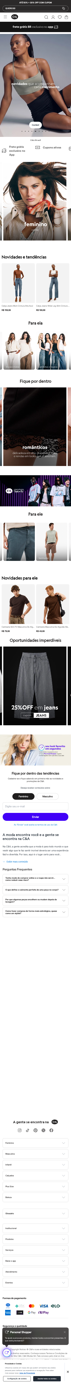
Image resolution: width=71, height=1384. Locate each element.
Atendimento (11, 1272)
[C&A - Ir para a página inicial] (15, 17)
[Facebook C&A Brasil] (51, 1130)
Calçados (9, 1175)
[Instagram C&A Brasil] (20, 1130)
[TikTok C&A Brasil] (28, 1130)
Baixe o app (10, 1261)
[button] (46, 17)
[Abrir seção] (41, 1143)
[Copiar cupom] (64, 8)
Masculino (47, 796)
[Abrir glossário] (40, 1213)
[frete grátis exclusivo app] (35, 31)
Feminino (23, 796)
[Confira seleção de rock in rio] (35, 505)
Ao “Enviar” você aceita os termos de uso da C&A (35, 824)
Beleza (8, 1197)
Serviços (9, 1250)
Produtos (9, 1239)
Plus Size (9, 1186)
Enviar (35, 817)
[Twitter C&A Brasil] (43, 1130)
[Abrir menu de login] (53, 17)
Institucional (11, 1228)
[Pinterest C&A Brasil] (35, 1130)
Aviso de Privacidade (27, 1373)
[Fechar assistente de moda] (64, 1332)
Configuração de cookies (16, 1379)
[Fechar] (68, 1371)
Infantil (8, 1164)
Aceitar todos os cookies (47, 1379)
